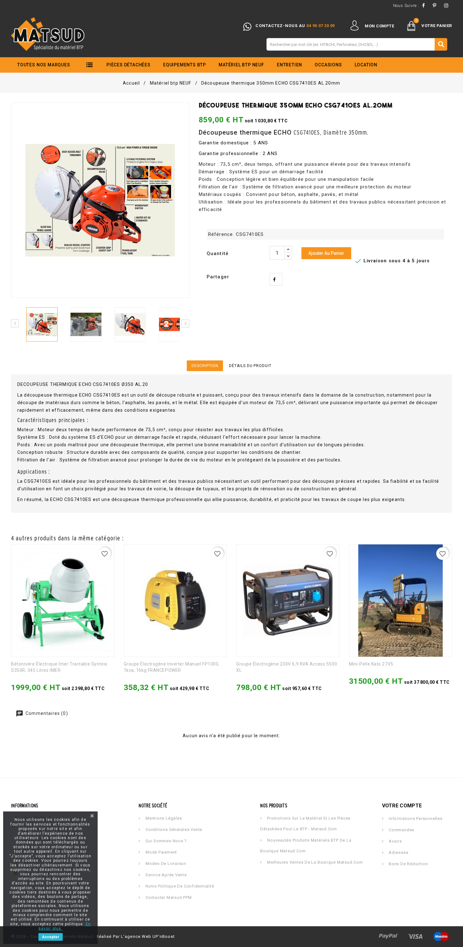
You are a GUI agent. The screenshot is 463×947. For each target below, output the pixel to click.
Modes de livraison (165, 863)
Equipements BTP (184, 64)
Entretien (289, 64)
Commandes (400, 829)
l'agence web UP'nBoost (148, 936)
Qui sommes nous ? (165, 840)
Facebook (425, 5)
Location (366, 64)
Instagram (448, 5)
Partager (276, 279)
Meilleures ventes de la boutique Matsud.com (314, 862)
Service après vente (165, 874)
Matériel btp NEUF (241, 64)
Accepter (50, 937)
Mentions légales (163, 818)
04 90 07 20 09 (320, 25)
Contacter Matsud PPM (167, 897)
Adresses (397, 852)
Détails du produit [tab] (250, 366)
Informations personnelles (414, 818)
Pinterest (436, 5)
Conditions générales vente (173, 829)
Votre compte (402, 806)
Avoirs (394, 841)
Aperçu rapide (30, 690)
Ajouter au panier (326, 253)
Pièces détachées (128, 64)
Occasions (328, 64)
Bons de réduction (407, 863)
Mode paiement (160, 852)
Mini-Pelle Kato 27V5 (371, 663)
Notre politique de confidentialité (179, 886)
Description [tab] (204, 366)
